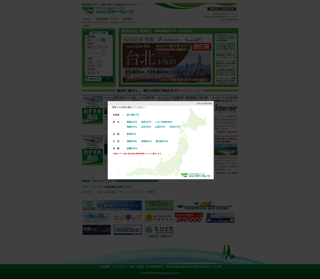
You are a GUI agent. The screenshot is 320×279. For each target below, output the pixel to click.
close (199, 103)
